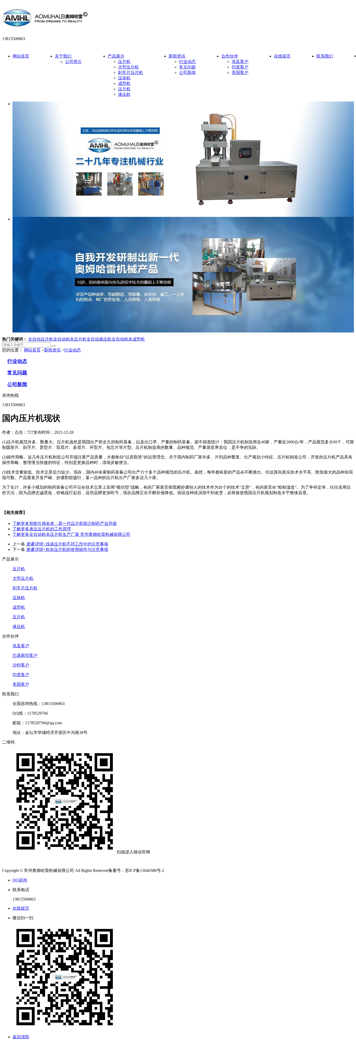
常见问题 (187, 67)
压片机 (124, 61)
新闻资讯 (177, 56)
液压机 (124, 94)
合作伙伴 (229, 56)
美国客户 (240, 72)
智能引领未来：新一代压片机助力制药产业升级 (65, 523)
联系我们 (324, 56)
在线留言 (282, 56)
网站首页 (21, 56)
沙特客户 (21, 665)
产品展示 (116, 56)
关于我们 (63, 56)
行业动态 (187, 61)
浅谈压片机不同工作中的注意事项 (67, 544)
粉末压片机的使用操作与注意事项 (67, 549)
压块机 (124, 78)
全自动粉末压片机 (70, 339)
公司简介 (73, 61)
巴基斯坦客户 (25, 655)
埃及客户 (240, 61)
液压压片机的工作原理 (42, 529)
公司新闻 (187, 72)
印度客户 (240, 67)
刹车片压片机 (130, 72)
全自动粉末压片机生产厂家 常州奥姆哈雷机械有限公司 (71, 534)
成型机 (124, 83)
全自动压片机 (40, 339)
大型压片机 (128, 67)
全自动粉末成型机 (128, 339)
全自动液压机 (99, 339)
